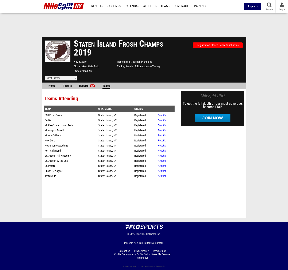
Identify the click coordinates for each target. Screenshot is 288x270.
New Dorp (50, 140)
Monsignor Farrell (54, 130)
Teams (165, 6)
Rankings (114, 6)
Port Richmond (53, 150)
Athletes (150, 6)
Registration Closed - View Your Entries (218, 45)
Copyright (140, 234)
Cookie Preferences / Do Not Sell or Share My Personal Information (142, 256)
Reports (86, 86)
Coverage (181, 6)
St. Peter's (50, 165)
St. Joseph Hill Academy (58, 155)
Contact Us (124, 251)
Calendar (132, 6)
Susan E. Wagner (53, 170)
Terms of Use (159, 251)
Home (51, 86)
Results (97, 6)
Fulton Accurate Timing (147, 66)
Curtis (48, 120)
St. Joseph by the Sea (140, 61)
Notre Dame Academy (56, 145)
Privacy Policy (141, 251)
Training (199, 6)
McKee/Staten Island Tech (59, 125)
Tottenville (50, 176)
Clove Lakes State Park (86, 66)
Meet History (53, 78)
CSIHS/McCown (53, 115)
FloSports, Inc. (153, 234)
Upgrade (252, 6)
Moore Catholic (53, 135)
